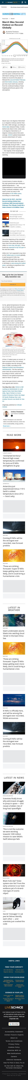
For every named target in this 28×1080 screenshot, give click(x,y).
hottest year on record (13, 255)
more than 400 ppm (14, 245)
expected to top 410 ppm (16, 247)
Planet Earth (5, 18)
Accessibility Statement (14, 1032)
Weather (12, 18)
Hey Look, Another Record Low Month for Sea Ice (13, 399)
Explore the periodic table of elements (8, 985)
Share (6, 67)
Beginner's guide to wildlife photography (19, 996)
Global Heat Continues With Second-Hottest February (12, 203)
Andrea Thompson (13, 31)
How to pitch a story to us (14, 1063)
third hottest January (11, 82)
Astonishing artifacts (19, 972)
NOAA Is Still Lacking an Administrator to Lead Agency (12, 389)
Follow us (14, 67)
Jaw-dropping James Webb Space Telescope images (8, 981)
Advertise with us (14, 1050)
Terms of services (19, 289)
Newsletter (22, 67)
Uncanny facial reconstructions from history (19, 986)
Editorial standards (14, 1059)
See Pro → (16, 2)
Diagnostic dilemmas (8, 972)
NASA (10, 135)
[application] (14, 166)
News (21, 33)
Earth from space (20, 969)
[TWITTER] (12, 416)
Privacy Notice (20, 290)
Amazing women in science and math (19, 981)
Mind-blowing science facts (19, 999)
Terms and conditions (14, 1041)
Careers (14, 1056)
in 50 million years (15, 193)
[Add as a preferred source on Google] (14, 1024)
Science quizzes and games (8, 996)
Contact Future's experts (14, 1035)
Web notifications (14, 1053)
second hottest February (17, 80)
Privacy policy (14, 1044)
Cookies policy (14, 1047)
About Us (14, 1038)
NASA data (5, 127)
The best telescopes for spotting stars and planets (8, 1000)
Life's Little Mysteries (8, 969)
